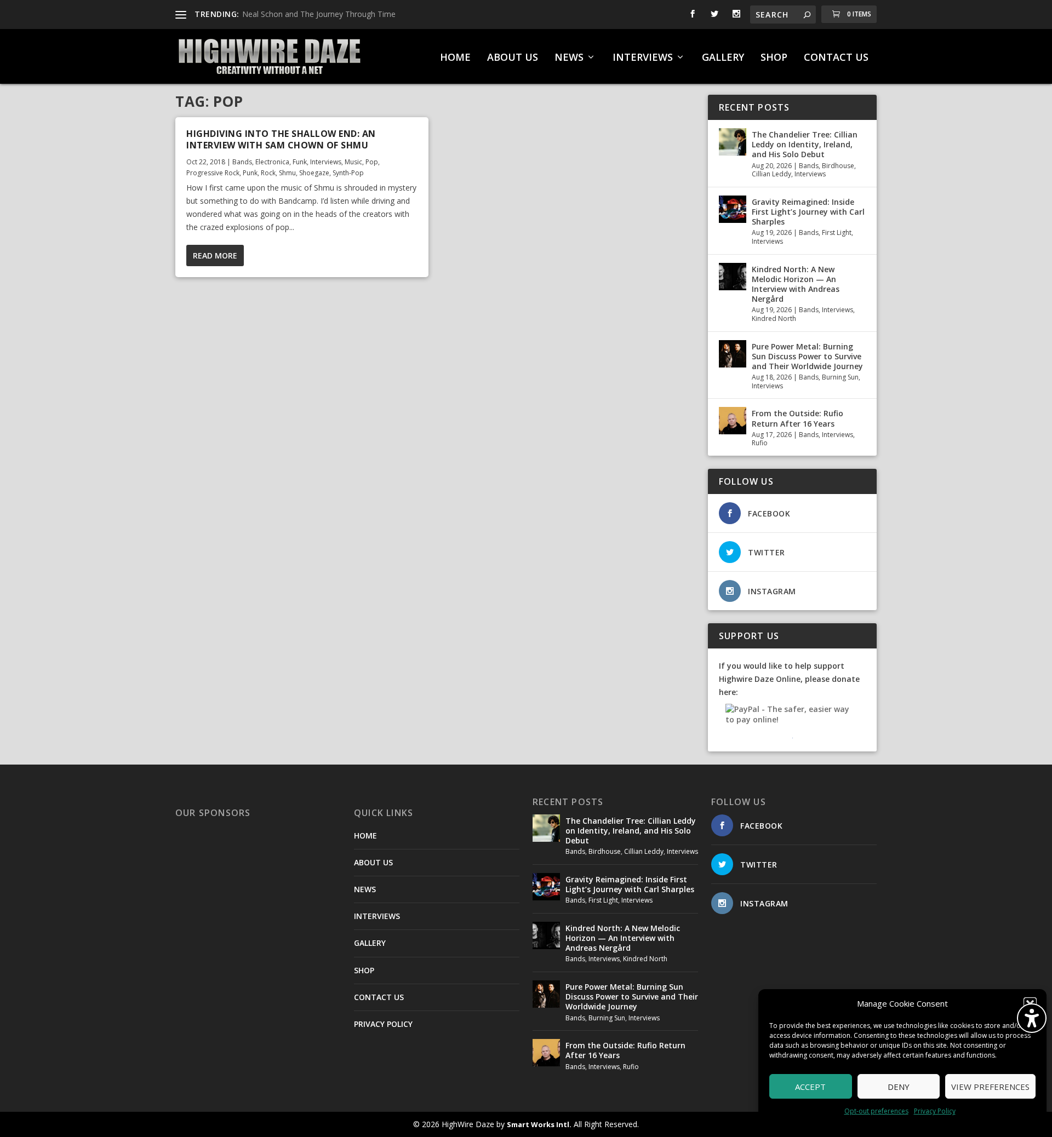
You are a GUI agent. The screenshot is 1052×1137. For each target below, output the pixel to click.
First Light (836, 232)
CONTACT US (836, 58)
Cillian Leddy (771, 174)
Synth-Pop (348, 172)
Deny (899, 1086)
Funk (300, 161)
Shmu (287, 172)
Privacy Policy (935, 1111)
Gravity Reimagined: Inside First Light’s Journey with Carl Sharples (808, 212)
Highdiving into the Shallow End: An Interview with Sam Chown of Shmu (281, 139)
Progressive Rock (212, 172)
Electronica (272, 161)
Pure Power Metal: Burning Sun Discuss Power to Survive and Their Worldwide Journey (807, 356)
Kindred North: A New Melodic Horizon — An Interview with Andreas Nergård (795, 284)
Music (353, 161)
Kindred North (774, 318)
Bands (242, 161)
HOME (455, 58)
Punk (250, 172)
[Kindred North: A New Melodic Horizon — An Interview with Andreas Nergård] (732, 276)
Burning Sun (840, 377)
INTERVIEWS (643, 58)
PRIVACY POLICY (383, 1024)
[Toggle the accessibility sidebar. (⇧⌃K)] (1032, 1018)
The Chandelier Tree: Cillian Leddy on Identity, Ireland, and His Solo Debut (804, 144)
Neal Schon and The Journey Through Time (319, 14)
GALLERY (723, 58)
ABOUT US (512, 58)
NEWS (569, 58)
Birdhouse (838, 165)
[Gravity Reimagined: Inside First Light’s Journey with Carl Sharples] (732, 209)
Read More (215, 255)
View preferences (990, 1086)
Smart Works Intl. (539, 1124)
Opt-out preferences (876, 1111)
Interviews (325, 161)
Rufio (760, 442)
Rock (268, 172)
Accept (810, 1086)
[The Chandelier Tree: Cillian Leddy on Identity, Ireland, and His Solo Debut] (732, 142)
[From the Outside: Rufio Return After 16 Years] (732, 420)
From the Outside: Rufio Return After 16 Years (797, 418)
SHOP (774, 58)
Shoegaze (314, 172)
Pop (371, 161)
